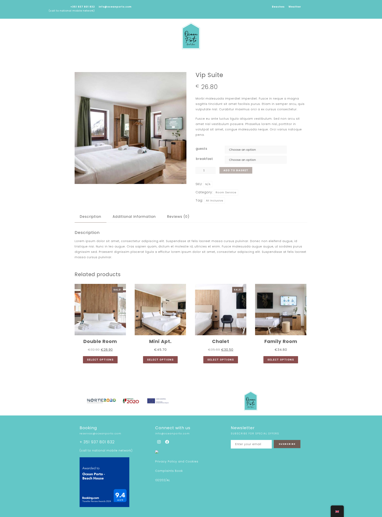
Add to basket (235, 170)
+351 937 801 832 (82, 6)
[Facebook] (167, 442)
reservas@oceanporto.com (100, 433)
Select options (100, 359)
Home (119, 57)
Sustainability (206, 57)
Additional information (134, 216)
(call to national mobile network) (72, 10)
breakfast (204, 158)
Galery (182, 57)
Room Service (226, 192)
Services (161, 57)
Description (90, 216)
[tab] (90, 216)
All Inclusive (214, 200)
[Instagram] (159, 442)
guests (201, 148)
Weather (294, 6)
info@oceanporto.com (115, 6)
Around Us (235, 57)
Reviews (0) (178, 216)
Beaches (278, 6)
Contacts (259, 57)
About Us (139, 57)
